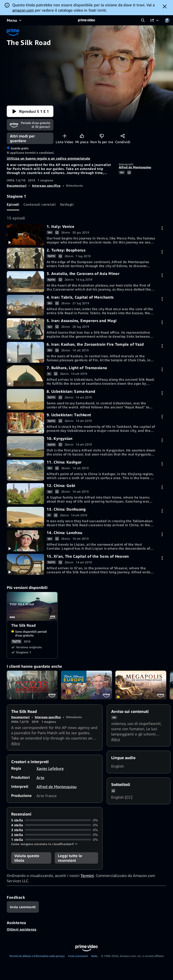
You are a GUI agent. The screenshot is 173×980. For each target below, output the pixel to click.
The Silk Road (32, 606)
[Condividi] (123, 136)
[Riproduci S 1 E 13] (25, 517)
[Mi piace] (82, 136)
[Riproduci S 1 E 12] (25, 493)
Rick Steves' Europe (86, 685)
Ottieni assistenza (21, 929)
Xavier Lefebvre (50, 768)
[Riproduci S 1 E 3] (25, 281)
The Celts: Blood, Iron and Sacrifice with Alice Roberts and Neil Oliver (32, 685)
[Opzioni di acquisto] (162, 228)
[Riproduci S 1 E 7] (25, 375)
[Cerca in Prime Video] (142, 20)
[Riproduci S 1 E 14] (25, 540)
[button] (30, 111)
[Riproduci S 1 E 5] (25, 328)
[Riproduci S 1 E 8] (25, 399)
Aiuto (94, 956)
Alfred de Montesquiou (135, 167)
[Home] (86, 20)
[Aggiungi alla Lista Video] (65, 136)
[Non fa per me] (102, 136)
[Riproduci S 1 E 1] (25, 234)
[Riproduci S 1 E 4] (25, 305)
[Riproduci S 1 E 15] (25, 564)
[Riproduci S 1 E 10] (25, 446)
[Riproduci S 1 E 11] (25, 470)
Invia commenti (78, 956)
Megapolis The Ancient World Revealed (140, 685)
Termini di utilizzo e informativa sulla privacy (37, 956)
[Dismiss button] (164, 6)
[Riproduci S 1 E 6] (25, 352)
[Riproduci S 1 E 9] (25, 423)
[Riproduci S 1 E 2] (25, 258)
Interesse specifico (46, 185)
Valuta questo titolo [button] (26, 858)
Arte (40, 777)
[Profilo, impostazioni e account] (167, 20)
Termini (87, 875)
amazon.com (23, 10)
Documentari (17, 185)
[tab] (13, 204)
